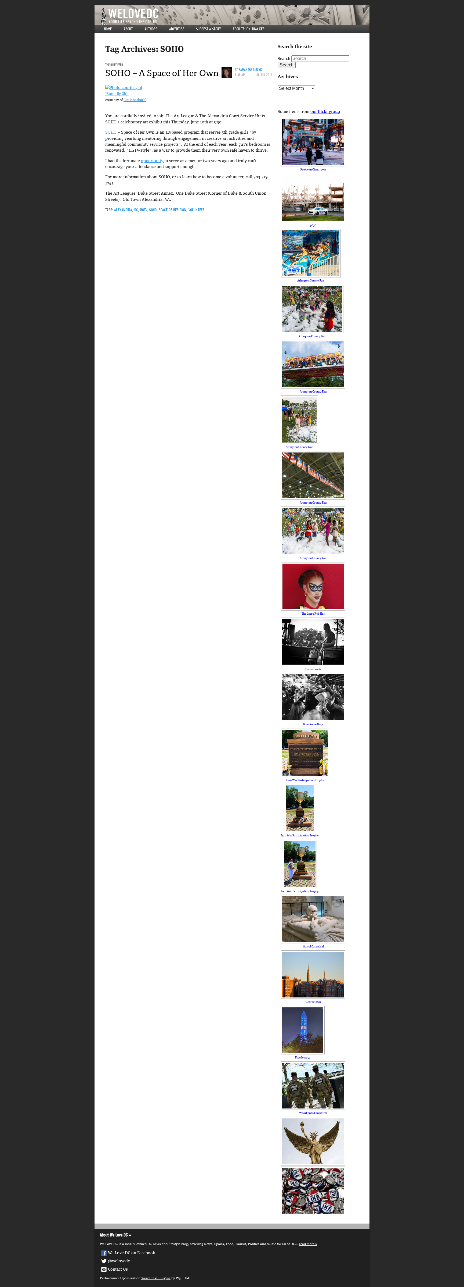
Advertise (176, 29)
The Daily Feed (114, 65)
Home (108, 29)
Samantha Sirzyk (250, 69)
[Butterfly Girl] (123, 88)
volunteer (196, 210)
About (128, 29)
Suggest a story (208, 29)
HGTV (143, 210)
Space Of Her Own (172, 210)
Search (284, 59)
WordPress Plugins (156, 1278)
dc (136, 210)
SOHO (111, 132)
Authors (150, 29)
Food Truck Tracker (248, 29)
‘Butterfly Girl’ (117, 94)
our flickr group (325, 112)
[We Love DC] (234, 16)
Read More (306, 1244)
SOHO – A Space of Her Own (162, 73)
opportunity (152, 161)
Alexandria (123, 210)
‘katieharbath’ (135, 100)
